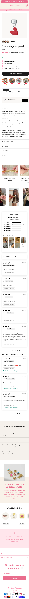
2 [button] (12, 350)
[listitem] (5, 81)
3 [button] (15, 350)
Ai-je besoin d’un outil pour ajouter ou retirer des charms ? (12, 452)
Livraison (5, 150)
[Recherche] (5, 6)
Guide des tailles (7, 141)
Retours (4, 155)
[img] (6, 263)
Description (5, 108)
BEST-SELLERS (21, 523)
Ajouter (25, 100)
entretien (5, 146)
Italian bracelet (6, 523)
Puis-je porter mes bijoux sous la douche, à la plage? (14, 434)
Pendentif (14, 522)
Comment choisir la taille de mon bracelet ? (14, 440)
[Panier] (26, 6)
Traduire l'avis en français (11, 370)
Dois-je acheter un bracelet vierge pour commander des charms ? (12, 446)
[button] (7, 222)
